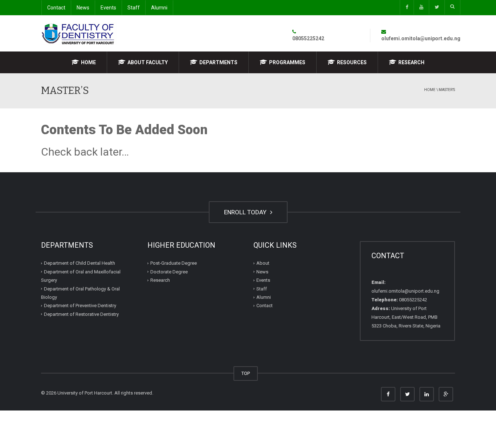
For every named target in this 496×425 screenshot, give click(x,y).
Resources (352, 62)
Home (88, 62)
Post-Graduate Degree (173, 263)
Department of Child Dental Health (79, 263)
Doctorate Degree (169, 272)
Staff (133, 8)
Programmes (287, 62)
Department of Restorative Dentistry (81, 314)
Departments (218, 62)
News (83, 8)
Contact (56, 8)
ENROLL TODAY (246, 212)
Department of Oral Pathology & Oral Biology (80, 293)
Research (411, 62)
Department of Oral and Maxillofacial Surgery (81, 276)
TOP (245, 373)
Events (108, 8)
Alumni (159, 8)
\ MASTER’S (445, 90)
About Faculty (147, 62)
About (262, 263)
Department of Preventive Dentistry (80, 305)
